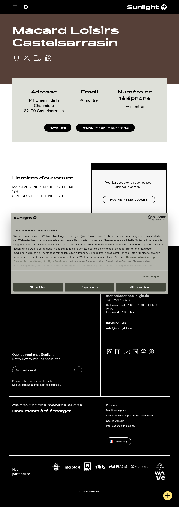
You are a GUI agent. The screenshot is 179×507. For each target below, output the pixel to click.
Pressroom (112, 405)
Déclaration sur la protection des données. (130, 415)
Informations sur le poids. (120, 426)
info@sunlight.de (119, 328)
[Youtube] (127, 352)
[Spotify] (143, 352)
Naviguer (58, 128)
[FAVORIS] (26, 7)
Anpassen (87, 287)
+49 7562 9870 (118, 300)
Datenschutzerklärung (140, 257)
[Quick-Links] (167, 495)
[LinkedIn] (135, 352)
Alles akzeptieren (140, 287)
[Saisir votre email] (38, 373)
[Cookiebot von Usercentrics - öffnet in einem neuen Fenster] (150, 217)
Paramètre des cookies (129, 199)
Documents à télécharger (41, 411)
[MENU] (15, 7)
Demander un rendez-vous (105, 128)
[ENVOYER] (73, 370)
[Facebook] (118, 352)
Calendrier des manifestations (47, 405)
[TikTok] (152, 352)
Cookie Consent (115, 420)
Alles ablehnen (38, 287)
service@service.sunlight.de (127, 295)
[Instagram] (110, 352)
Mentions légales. (116, 410)
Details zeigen (150, 276)
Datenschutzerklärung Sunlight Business (40, 261)
